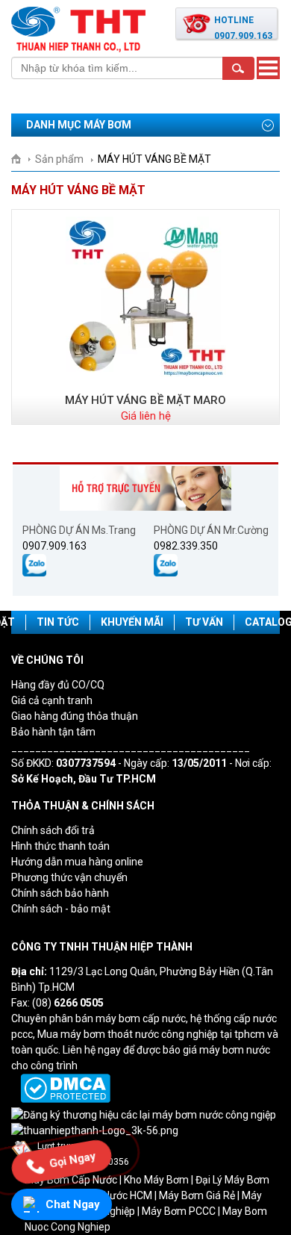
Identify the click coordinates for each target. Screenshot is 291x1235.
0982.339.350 (186, 546)
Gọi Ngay (72, 1161)
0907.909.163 (54, 546)
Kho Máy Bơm (156, 1180)
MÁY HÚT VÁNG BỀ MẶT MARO (145, 400)
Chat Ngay (73, 1204)
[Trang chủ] (21, 159)
